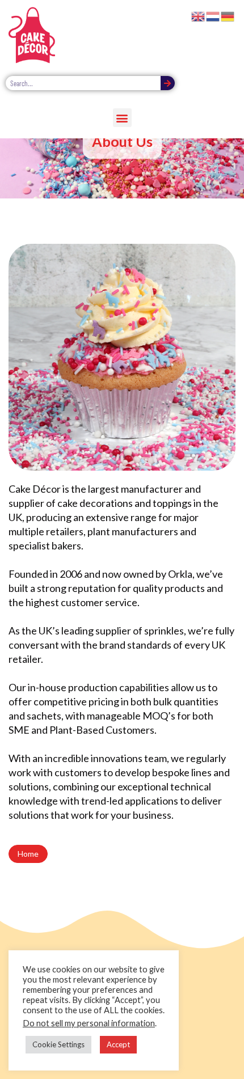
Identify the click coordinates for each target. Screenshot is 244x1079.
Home (28, 853)
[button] (122, 117)
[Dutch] (213, 15)
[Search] (168, 83)
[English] (198, 15)
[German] (228, 15)
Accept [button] (118, 1044)
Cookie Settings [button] (58, 1044)
